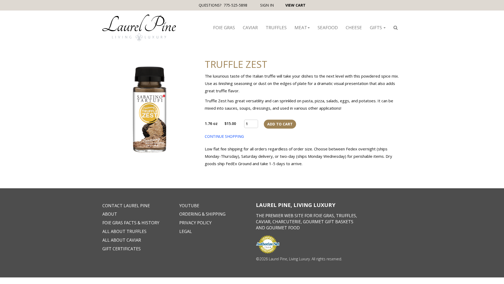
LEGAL (185, 231)
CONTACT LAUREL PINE (126, 206)
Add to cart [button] (280, 123)
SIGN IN (267, 5)
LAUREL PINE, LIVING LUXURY (295, 205)
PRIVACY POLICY (195, 223)
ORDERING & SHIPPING (202, 214)
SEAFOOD (328, 27)
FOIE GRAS (224, 27)
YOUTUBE (189, 206)
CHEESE (354, 27)
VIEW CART (295, 5)
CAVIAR (250, 27)
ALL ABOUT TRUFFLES (124, 231)
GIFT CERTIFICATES (121, 249)
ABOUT (109, 214)
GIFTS (376, 27)
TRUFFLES (276, 27)
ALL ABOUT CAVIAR (121, 240)
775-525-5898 (235, 5)
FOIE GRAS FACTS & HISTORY (130, 223)
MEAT (301, 27)
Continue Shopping (224, 136)
